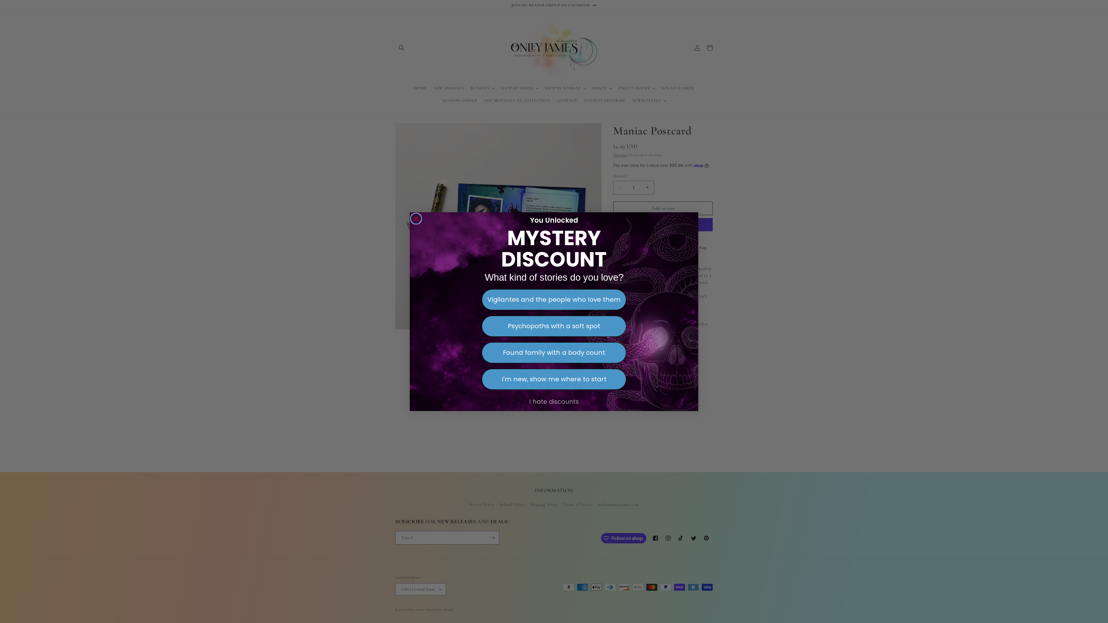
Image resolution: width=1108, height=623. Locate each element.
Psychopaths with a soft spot (554, 326)
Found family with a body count (554, 352)
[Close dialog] (416, 218)
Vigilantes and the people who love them (554, 299)
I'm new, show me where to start (554, 379)
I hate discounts (554, 401)
